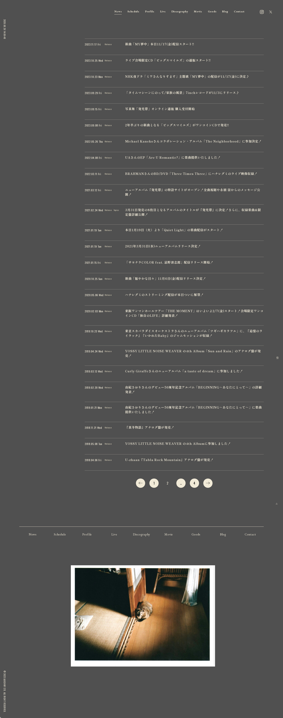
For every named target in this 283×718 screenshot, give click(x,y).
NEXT (208, 483)
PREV (140, 483)
